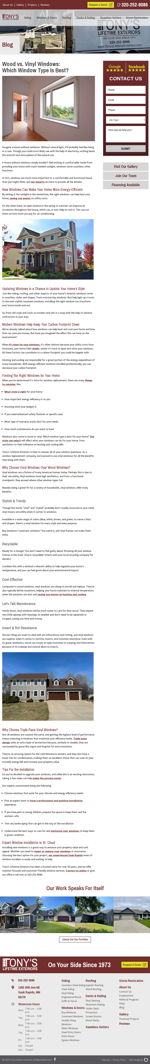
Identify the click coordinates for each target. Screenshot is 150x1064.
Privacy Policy (119, 1059)
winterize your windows (65, 831)
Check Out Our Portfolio (75, 939)
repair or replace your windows (52, 851)
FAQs (122, 1003)
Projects (32, 4)
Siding (27, 18)
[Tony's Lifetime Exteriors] (10, 17)
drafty (35, 348)
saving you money (20, 198)
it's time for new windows (24, 344)
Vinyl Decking (93, 1000)
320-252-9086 (134, 4)
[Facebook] (55, 1060)
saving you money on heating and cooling (62, 594)
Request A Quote (132, 965)
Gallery (20, 4)
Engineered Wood (71, 997)
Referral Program (129, 999)
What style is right (15, 391)
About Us (8, 4)
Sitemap (106, 1059)
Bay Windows (69, 1012)
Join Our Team (125, 175)
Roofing (66, 18)
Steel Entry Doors (71, 1032)
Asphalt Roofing (94, 985)
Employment (126, 995)
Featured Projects (129, 1019)
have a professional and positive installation (56, 800)
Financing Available (126, 184)
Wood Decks (92, 1020)
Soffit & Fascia (69, 1001)
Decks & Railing (86, 18)
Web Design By (136, 1059)
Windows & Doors (46, 18)
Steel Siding (68, 989)
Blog (121, 1007)
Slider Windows (70, 1028)
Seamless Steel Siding (73, 985)
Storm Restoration (137, 18)
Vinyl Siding (68, 993)
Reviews (45, 4)
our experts (38, 182)
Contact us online (76, 870)
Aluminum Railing (95, 1004)
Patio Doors (68, 1036)
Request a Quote (98, 5)
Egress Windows (71, 1040)
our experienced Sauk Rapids (65, 855)
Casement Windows (72, 1016)
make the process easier (46, 778)
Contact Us (125, 991)
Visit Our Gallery (126, 166)
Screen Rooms (94, 1016)
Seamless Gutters (110, 18)
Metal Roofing (94, 989)
